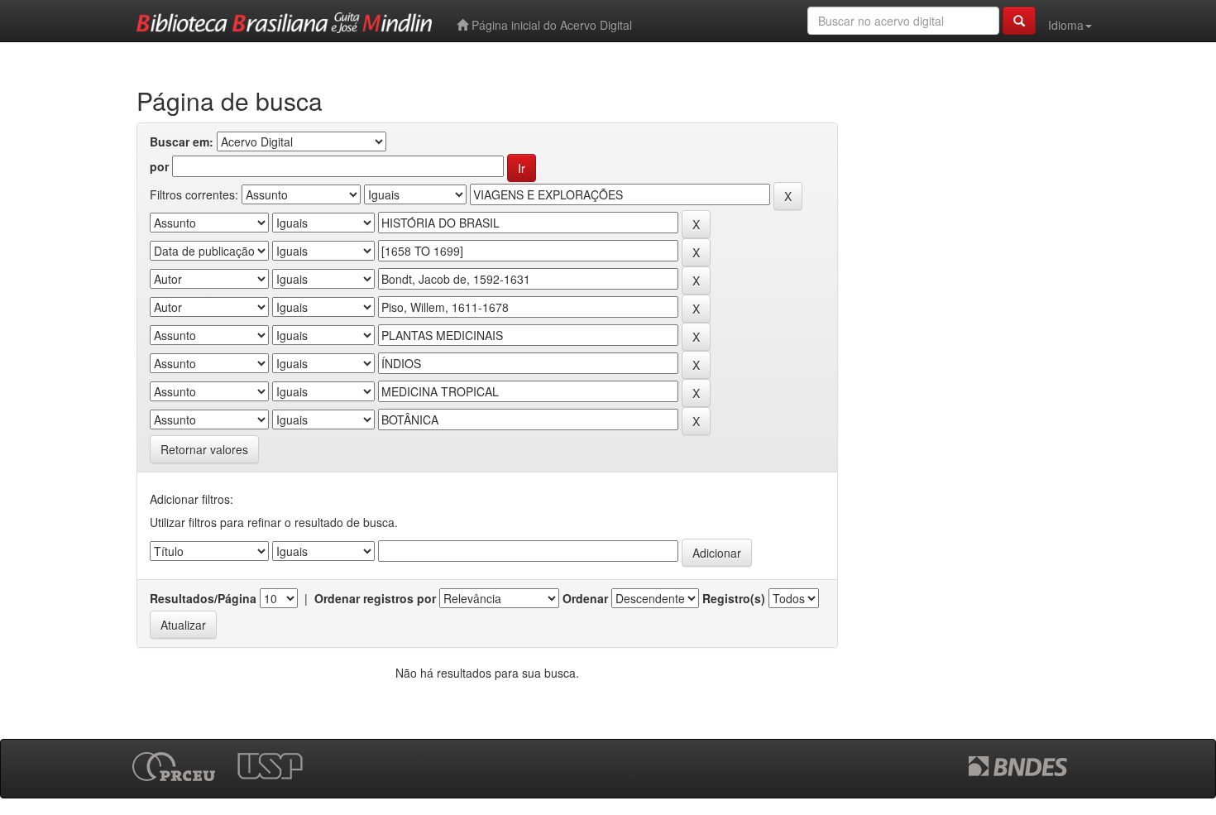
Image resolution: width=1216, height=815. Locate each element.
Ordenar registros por (375, 598)
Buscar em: (181, 141)
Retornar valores (204, 449)
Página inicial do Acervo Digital (550, 25)
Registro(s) (733, 598)
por (159, 166)
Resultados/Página (203, 598)
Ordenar (585, 598)
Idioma (1066, 25)
